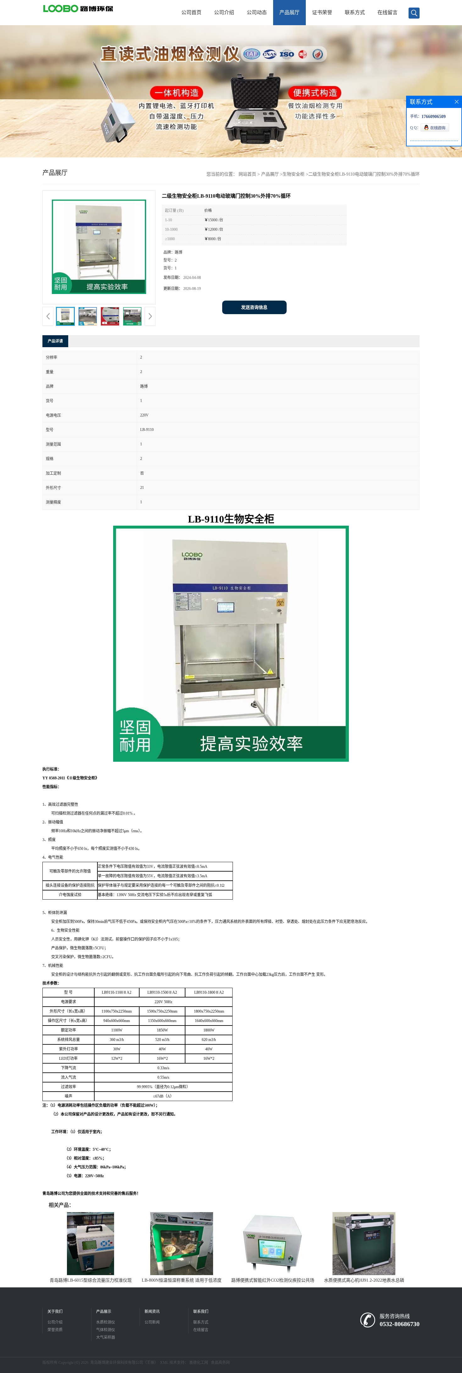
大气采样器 (105, 1337)
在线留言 (387, 12)
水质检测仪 (105, 1322)
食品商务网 (220, 1362)
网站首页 (247, 174)
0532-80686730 (400, 1323)
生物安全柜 (294, 174)
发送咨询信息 (254, 307)
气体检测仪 (105, 1330)
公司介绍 (224, 12)
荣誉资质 (55, 1330)
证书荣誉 (322, 12)
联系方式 (355, 12)
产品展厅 (289, 12)
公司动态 (257, 12)
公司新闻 (152, 1322)
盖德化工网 (198, 1362)
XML (164, 1362)
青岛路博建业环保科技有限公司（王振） (124, 1362)
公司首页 (191, 12)
